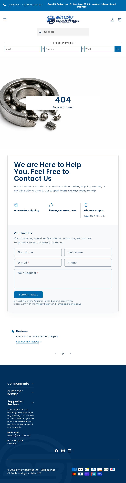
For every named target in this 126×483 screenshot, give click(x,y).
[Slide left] (55, 353)
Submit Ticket (28, 294)
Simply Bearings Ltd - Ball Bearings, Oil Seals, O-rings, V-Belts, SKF (31, 471)
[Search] (40, 32)
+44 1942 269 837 (95, 216)
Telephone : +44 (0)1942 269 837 (25, 4)
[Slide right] (70, 353)
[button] (5, 19)
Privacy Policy (43, 304)
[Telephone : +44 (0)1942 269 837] (4, 4)
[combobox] (63, 32)
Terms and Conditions (68, 304)
